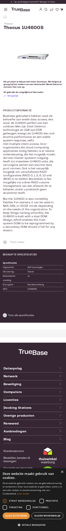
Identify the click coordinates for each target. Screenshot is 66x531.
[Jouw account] (40, 9)
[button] (33, 316)
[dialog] (33, 499)
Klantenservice (14, 451)
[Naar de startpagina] (20, 9)
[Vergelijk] (52, 10)
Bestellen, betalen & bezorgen (17, 460)
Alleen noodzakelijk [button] (47, 515)
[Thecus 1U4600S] (33, 58)
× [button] (62, 472)
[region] (33, 58)
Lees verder (23, 493)
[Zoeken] (45, 9)
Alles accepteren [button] (16, 515)
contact (8, 87)
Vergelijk (13, 96)
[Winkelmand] (61, 9)
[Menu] (6, 9)
